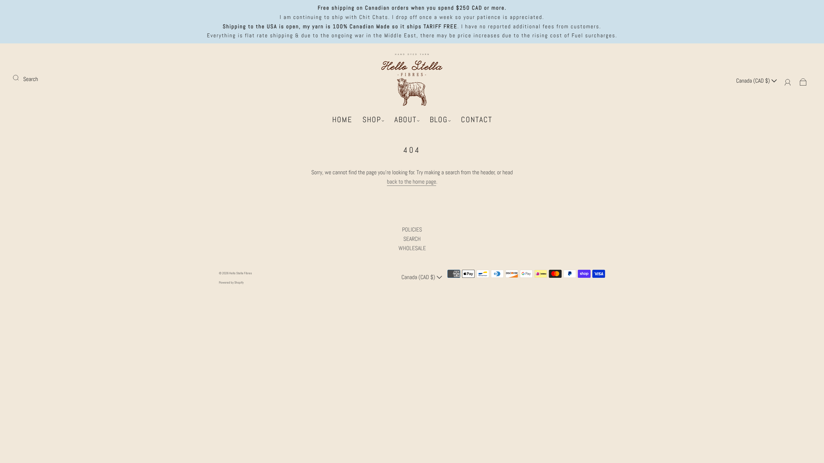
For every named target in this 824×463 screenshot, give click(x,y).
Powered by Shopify (231, 282)
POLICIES (412, 229)
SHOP (371, 119)
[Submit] (20, 78)
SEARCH (412, 238)
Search (30, 79)
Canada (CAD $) (753, 80)
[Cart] (803, 80)
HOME (342, 119)
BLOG (439, 119)
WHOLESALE (412, 248)
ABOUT (405, 119)
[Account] (787, 80)
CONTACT (476, 119)
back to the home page (411, 181)
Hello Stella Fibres (240, 273)
